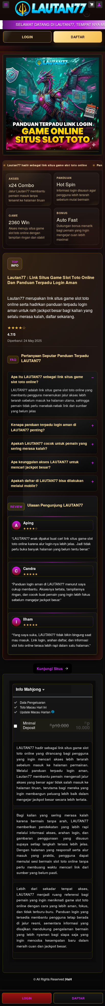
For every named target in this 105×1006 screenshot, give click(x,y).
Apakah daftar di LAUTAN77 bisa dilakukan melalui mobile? (47, 483)
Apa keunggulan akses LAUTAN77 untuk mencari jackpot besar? (45, 464)
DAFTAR (77, 36)
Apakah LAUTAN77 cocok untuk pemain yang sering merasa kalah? (49, 446)
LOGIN (27, 36)
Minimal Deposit (56, 725)
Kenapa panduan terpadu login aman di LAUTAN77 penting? (43, 427)
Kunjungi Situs (50, 668)
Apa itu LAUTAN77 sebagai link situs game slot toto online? (47, 379)
